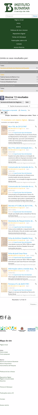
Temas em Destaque (19, 37)
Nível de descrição (8, 85)
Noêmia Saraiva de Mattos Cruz (9, 77)
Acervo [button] (18, 27)
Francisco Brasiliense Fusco (8, 82)
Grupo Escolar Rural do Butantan (22, 132)
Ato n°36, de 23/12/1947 (17, 126)
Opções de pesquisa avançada (19, 106)
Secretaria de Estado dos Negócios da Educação (14, 68)
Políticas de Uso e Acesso (19, 30)
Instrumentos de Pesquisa (8, 365)
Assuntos (3, 381)
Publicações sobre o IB (19, 40)
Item (1, 91)
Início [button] (18, 23)
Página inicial (19, 20)
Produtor (4, 62)
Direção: (7, 115)
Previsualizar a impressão (9, 110)
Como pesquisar (5, 354)
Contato (19, 44)
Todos (2, 65)
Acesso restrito (4, 405)
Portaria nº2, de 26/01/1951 (18, 284)
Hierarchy (23, 110)
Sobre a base (4, 352)
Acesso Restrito (19, 47)
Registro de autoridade (7, 379)
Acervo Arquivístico (6, 363)
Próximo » (33, 304)
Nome (3, 71)
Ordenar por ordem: (26, 115)
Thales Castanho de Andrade (9, 79)
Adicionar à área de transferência (36, 127)
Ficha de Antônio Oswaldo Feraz (20, 238)
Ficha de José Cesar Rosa (17, 253)
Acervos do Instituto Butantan (9, 361)
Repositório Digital (19, 34)
